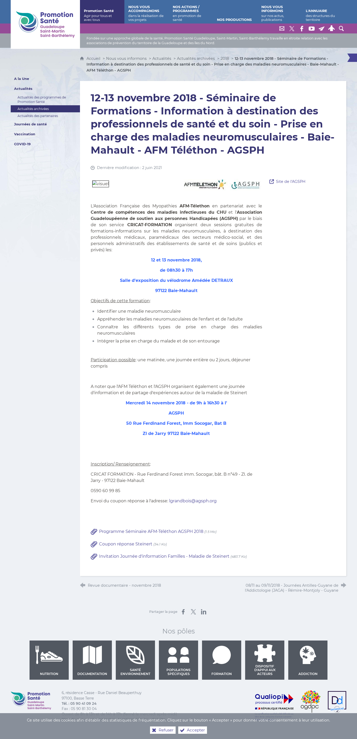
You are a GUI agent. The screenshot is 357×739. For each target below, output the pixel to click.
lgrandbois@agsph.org (193, 500)
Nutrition (49, 674)
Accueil (94, 58)
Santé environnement (135, 672)
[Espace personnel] (331, 28)
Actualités (161, 58)
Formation (221, 674)
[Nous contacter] (282, 28)
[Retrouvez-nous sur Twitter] (292, 28)
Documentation (92, 674)
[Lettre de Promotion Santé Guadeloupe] (321, 28)
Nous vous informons (126, 58)
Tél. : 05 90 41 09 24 (79, 703)
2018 (225, 58)
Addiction (308, 674)
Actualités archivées (196, 58)
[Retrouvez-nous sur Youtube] (311, 28)
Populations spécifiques (178, 672)
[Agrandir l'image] (223, 184)
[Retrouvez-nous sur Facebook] (302, 28)
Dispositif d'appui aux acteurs (264, 670)
